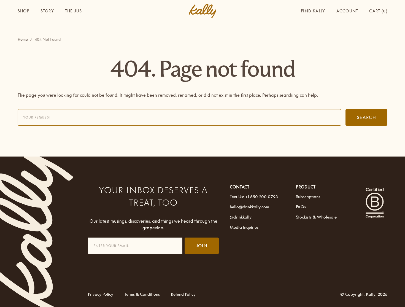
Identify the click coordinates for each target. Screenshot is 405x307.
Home (23, 39)
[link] (41, 232)
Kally (371, 294)
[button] (347, 11)
